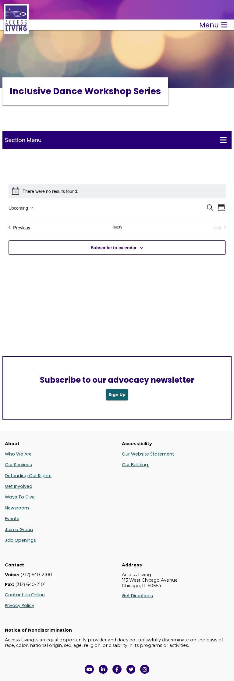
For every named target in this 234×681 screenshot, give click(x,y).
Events (12, 519)
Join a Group (19, 530)
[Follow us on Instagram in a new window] (144, 669)
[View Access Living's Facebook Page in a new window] (117, 669)
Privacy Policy (19, 605)
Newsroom (17, 508)
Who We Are (18, 454)
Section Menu (23, 140)
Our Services (18, 465)
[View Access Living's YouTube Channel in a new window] (89, 669)
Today (117, 227)
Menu (209, 25)
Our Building (135, 465)
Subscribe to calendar (113, 247)
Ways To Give (20, 497)
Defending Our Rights (28, 476)
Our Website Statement (148, 454)
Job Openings (20, 540)
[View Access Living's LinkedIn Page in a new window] (103, 669)
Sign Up (117, 395)
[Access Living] (16, 30)
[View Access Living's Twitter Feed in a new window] (131, 669)
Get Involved (18, 486)
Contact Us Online (25, 595)
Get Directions (137, 596)
